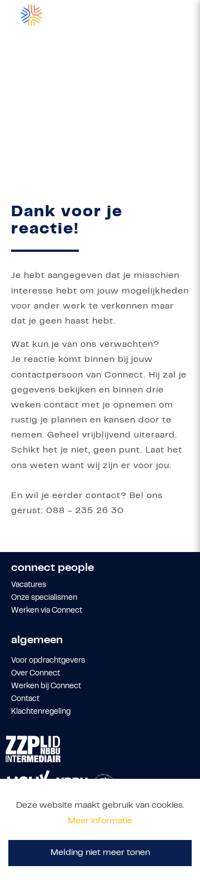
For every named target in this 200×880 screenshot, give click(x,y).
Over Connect (35, 673)
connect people (52, 568)
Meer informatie (100, 821)
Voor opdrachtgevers (48, 661)
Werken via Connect (46, 611)
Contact (25, 699)
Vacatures (28, 585)
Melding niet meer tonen (100, 853)
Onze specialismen (44, 598)
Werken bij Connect (46, 686)
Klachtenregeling (41, 712)
